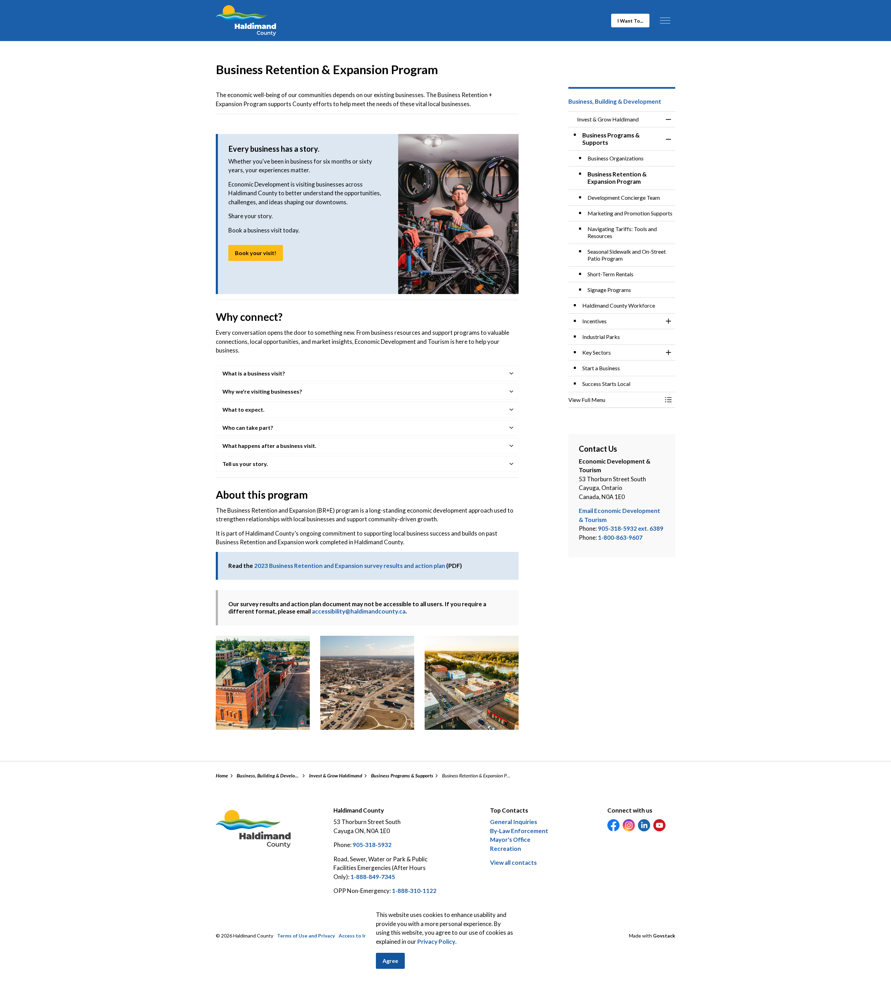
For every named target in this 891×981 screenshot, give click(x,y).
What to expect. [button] (243, 409)
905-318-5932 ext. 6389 (630, 528)
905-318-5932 (372, 844)
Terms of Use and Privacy (306, 936)
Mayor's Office (510, 839)
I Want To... (630, 21)
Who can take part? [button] (247, 427)
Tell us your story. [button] (245, 463)
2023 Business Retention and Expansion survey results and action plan (349, 565)
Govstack (664, 936)
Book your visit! (255, 253)
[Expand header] (665, 20)
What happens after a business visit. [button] (269, 445)
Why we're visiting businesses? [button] (262, 391)
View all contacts (513, 862)
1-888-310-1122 (414, 890)
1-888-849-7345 (372, 876)
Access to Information (364, 936)
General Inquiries (513, 821)
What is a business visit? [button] (253, 373)
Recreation (505, 848)
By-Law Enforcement (519, 830)
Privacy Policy (436, 941)
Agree (390, 960)
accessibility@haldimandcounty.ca (358, 611)
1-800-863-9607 (620, 537)
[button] (263, 683)
